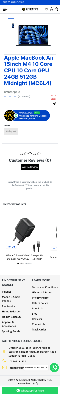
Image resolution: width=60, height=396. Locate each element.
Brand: (12, 91)
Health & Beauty (11, 316)
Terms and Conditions (45, 287)
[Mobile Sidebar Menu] (6, 9)
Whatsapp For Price (32, 390)
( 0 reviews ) (24, 96)
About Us (37, 308)
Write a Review (30, 167)
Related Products (14, 204)
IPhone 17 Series (42, 292)
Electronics (8, 306)
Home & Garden (11, 311)
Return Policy (40, 303)
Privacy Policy (40, 297)
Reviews (37, 318)
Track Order (39, 329)
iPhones (6, 291)
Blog (34, 313)
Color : (7, 125)
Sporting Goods (11, 331)
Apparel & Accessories (9, 324)
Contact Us (38, 324)
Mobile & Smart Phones (11, 298)
